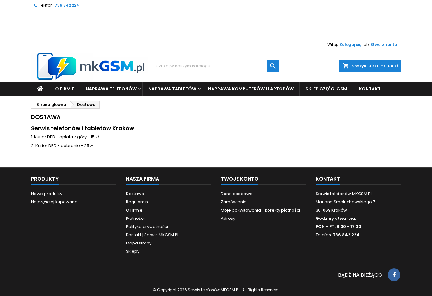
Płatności (135, 218)
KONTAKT (369, 89)
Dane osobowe (237, 194)
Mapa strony (138, 243)
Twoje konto (239, 178)
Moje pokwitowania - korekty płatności (260, 210)
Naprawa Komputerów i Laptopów (251, 89)
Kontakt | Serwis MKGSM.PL (152, 235)
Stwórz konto (383, 44)
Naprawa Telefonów (111, 89)
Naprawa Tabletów (172, 89)
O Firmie (64, 89)
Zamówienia (234, 202)
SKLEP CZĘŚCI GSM (326, 89)
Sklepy (132, 251)
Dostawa (135, 194)
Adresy (228, 218)
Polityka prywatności (147, 227)
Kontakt (328, 178)
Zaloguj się (350, 44)
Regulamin (137, 202)
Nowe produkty (46, 194)
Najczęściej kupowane (54, 202)
